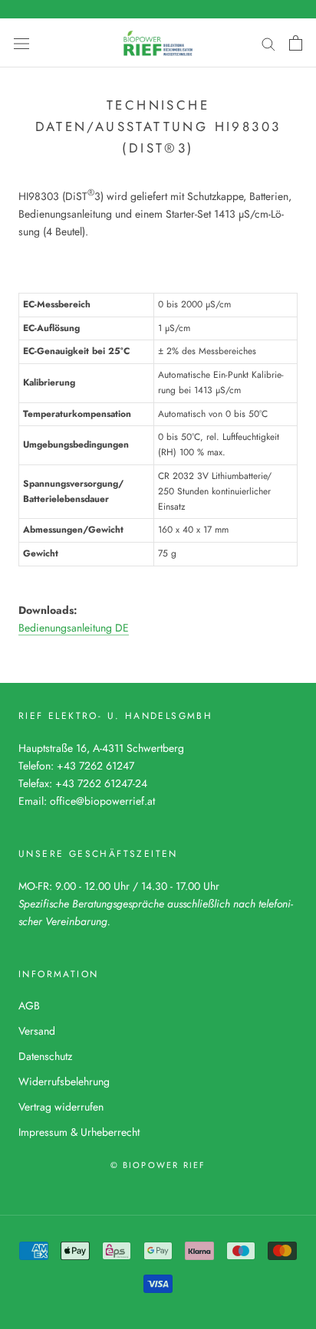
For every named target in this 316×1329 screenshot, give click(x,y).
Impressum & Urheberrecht (79, 1132)
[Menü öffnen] (21, 43)
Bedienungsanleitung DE (73, 627)
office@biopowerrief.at (102, 801)
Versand (36, 1031)
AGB (29, 1005)
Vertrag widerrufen (61, 1106)
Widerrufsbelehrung (64, 1081)
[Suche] (268, 42)
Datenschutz (45, 1056)
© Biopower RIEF (158, 1165)
